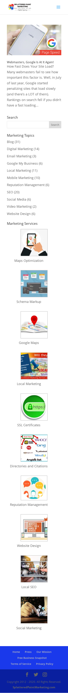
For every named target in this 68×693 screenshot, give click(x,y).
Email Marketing (19, 156)
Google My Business (22, 163)
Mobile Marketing (20, 178)
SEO (10, 192)
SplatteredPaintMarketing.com (34, 687)
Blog (10, 142)
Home (16, 652)
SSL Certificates (28, 425)
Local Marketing (19, 170)
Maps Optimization (28, 260)
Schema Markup (29, 301)
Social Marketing (29, 628)
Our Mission (43, 652)
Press (28, 652)
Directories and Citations (29, 466)
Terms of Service (21, 664)
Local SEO (28, 587)
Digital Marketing (20, 149)
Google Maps (29, 343)
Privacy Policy (44, 664)
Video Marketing (19, 206)
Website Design (19, 213)
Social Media (16, 199)
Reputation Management (26, 185)
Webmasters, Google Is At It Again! (30, 62)
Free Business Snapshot (32, 658)
